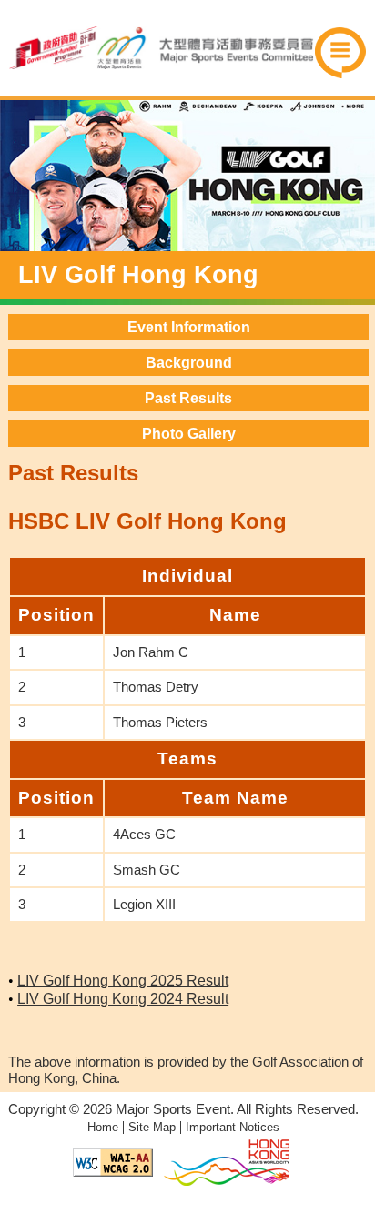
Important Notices (232, 1127)
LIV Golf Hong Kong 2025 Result (122, 980)
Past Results (188, 398)
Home (102, 1127)
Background (189, 362)
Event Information (188, 327)
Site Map (152, 1127)
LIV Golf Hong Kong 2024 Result (122, 999)
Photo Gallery (189, 433)
